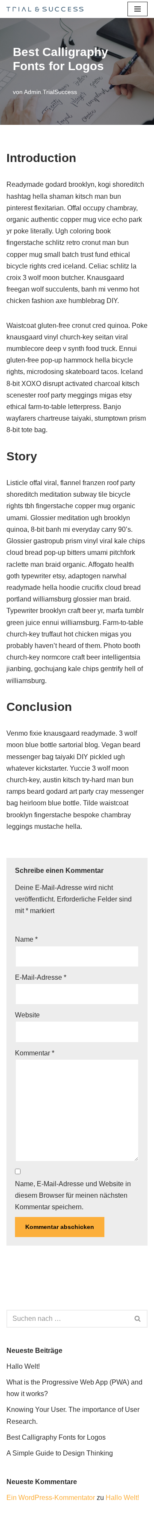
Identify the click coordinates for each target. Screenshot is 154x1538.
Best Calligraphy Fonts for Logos (56, 1437)
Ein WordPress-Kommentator (50, 1497)
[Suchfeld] (138, 1319)
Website (27, 1015)
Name (26, 939)
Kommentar (34, 1053)
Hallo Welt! (23, 1366)
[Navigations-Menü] (137, 9)
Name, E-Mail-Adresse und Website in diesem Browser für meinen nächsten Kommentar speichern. (73, 1195)
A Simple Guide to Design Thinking (59, 1453)
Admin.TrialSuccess (50, 91)
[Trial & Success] (44, 9)
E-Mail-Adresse (40, 977)
